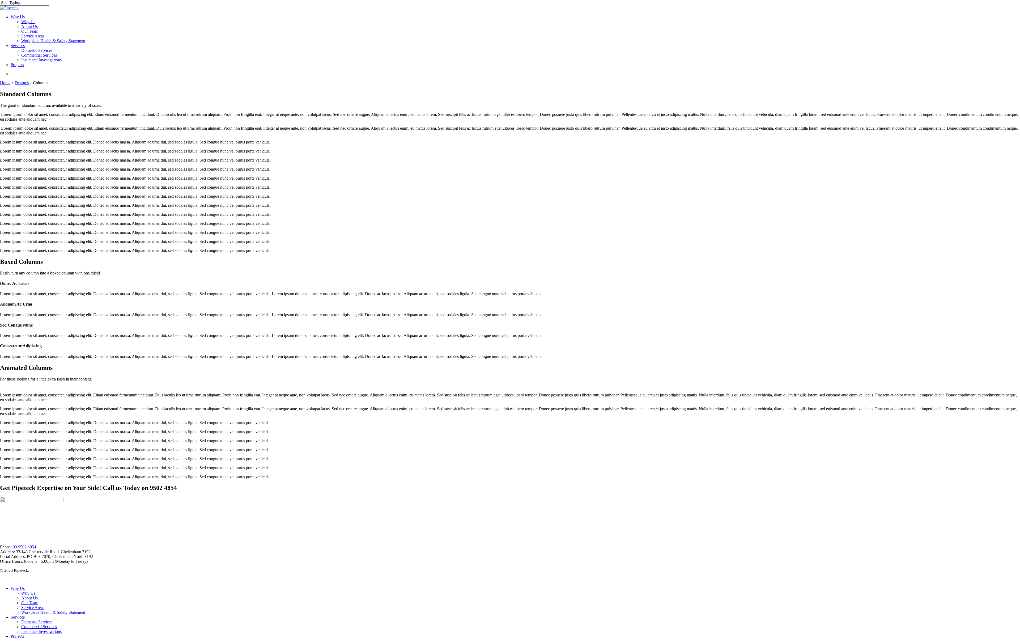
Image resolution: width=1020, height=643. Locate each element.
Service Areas (32, 607)
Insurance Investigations (41, 631)
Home (5, 83)
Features (22, 83)
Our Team (29, 602)
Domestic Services (36, 622)
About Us (29, 598)
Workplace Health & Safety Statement (53, 612)
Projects (17, 636)
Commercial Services (39, 626)
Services (18, 617)
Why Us (18, 588)
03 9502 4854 (24, 547)
